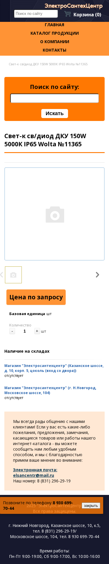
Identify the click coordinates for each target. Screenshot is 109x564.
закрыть (91, 505)
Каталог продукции (55, 33)
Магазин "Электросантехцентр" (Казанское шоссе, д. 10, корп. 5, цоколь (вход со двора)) (53, 368)
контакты (54, 50)
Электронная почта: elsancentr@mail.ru (35, 472)
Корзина (87, 14)
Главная (54, 24)
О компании (54, 41)
